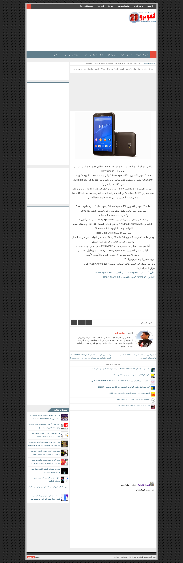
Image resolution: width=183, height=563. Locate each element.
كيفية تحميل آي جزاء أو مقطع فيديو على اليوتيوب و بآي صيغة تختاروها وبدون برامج (44, 426)
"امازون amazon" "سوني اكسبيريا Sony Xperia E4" (128, 276)
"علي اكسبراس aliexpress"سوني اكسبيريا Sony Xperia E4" (125, 272)
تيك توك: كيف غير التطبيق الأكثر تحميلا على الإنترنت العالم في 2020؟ (45, 470)
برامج (102, 55)
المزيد (55, 55)
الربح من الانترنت (90, 55)
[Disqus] (113, 444)
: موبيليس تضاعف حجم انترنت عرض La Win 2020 (133, 399)
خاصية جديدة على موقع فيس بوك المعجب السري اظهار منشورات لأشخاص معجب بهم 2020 (45, 498)
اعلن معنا (101, 6)
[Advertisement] (76, 30)
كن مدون (31, 557)
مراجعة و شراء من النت (70, 55)
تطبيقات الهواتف (141, 55)
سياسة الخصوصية (124, 6)
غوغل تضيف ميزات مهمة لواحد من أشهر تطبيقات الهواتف (47, 479)
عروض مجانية (126, 55)
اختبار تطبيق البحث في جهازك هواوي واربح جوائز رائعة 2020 (129, 393)
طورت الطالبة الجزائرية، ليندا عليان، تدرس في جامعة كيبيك (48, 487)
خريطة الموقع (138, 6)
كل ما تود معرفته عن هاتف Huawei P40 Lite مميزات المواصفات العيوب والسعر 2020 (121, 368)
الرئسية (146, 63)
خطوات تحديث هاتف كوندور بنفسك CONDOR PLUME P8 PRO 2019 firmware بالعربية (120, 381)
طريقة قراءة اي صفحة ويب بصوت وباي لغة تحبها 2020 (131, 375)
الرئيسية (150, 6)
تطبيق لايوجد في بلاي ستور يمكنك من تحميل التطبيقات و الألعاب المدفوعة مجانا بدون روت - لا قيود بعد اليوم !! (44, 462)
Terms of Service (86, 6)
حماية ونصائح (112, 55)
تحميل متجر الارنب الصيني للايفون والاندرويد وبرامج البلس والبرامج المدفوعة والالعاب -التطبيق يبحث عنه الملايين (45, 453)
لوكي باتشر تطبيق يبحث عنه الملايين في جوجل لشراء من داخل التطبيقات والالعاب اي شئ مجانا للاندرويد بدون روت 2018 (44, 444)
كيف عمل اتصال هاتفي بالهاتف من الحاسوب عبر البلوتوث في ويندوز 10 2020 (124, 387)
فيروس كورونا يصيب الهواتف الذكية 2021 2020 (134, 405)
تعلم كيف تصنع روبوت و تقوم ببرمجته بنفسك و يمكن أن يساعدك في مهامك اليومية (45, 434)
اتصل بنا (110, 6)
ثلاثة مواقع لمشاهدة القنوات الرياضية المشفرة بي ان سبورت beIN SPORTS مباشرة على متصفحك (45, 417)
